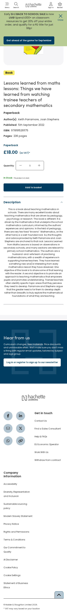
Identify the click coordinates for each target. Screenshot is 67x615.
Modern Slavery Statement (18, 516)
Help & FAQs (40, 436)
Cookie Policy (11, 567)
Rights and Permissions (16, 531)
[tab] (33, 250)
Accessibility (10, 483)
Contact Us (40, 420)
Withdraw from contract (47, 460)
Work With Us (41, 452)
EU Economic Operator (46, 444)
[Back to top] (58, 594)
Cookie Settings (12, 575)
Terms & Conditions (14, 539)
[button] (7, 5)
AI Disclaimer (11, 559)
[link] (51, 5)
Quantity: (9, 165)
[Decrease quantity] (20, 165)
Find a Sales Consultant (47, 428)
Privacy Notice (11, 523)
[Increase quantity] (39, 165)
